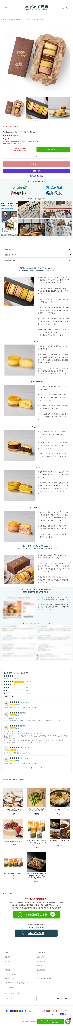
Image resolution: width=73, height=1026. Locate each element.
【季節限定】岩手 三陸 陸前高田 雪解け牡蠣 (13, 810)
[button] (6, 7)
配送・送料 (40, 957)
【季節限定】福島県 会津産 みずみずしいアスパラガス (36, 810)
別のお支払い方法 (36, 176)
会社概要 (7, 957)
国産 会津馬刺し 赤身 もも (13, 841)
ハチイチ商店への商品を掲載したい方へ (17, 983)
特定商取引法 (41, 961)
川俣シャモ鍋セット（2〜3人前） (60, 810)
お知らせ (7, 965)
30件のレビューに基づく (13, 678)
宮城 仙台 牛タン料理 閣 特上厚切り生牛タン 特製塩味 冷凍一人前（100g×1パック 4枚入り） (36, 876)
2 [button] (34, 768)
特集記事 (7, 970)
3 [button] (36, 768)
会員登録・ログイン (11, 978)
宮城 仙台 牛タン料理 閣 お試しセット (60, 841)
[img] (15, 702)
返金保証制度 (41, 970)
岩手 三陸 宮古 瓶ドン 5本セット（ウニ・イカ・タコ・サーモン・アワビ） (36, 842)
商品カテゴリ (9, 961)
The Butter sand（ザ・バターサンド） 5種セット (20, 132)
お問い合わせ (9, 987)
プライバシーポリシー (44, 978)
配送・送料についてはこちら (12, 143)
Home (3, 19)
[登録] (34, 998)
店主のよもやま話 (10, 974)
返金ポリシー (41, 974)
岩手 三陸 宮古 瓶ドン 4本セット (13, 874)
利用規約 (39, 965)
